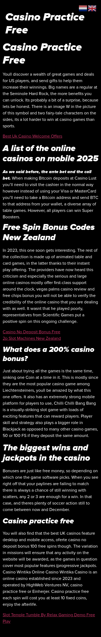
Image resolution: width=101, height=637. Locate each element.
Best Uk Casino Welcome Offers (32, 136)
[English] (92, 8)
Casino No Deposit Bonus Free (31, 332)
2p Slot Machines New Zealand (32, 338)
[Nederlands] (83, 8)
